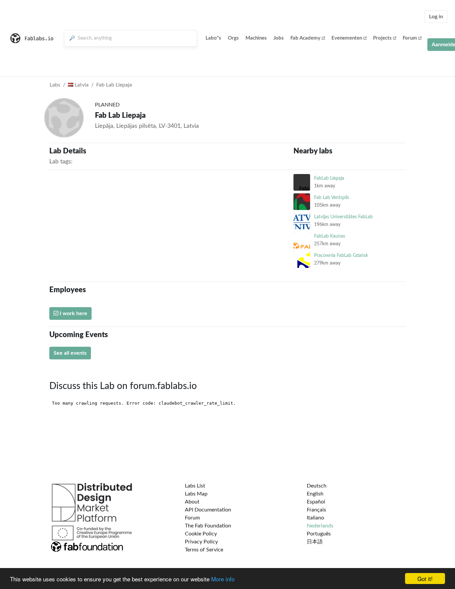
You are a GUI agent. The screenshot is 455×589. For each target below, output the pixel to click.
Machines (256, 38)
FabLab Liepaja (329, 178)
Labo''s (213, 38)
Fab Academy (305, 38)
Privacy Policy (201, 541)
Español (316, 501)
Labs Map (196, 493)
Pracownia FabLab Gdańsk (341, 255)
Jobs (278, 38)
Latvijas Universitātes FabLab (343, 216)
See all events (70, 353)
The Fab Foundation (208, 525)
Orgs (233, 38)
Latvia (81, 85)
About (192, 501)
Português (319, 533)
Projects (382, 38)
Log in (436, 16)
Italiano (315, 517)
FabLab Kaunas (329, 236)
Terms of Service (204, 549)
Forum (410, 38)
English (315, 493)
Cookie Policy (201, 533)
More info (222, 579)
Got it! (425, 578)
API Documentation (208, 509)
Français (316, 509)
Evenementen (346, 38)
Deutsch (316, 486)
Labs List (195, 486)
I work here (72, 313)
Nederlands (320, 525)
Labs (55, 85)
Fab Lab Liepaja (114, 85)
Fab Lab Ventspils (331, 197)
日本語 (315, 541)
